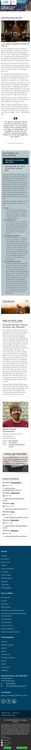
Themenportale (7, 637)
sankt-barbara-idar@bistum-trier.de (16, 509)
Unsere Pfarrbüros (11, 479)
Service (4, 551)
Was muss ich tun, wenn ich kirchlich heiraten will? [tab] (15, 168)
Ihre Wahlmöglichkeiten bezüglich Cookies (15, 721)
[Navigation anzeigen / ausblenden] (27, 2)
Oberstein (15, 520)
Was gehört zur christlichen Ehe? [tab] (14, 161)
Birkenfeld (15, 493)
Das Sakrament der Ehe (11, 17)
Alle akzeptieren (22, 748)
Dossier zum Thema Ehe (15, 454)
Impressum (3, 736)
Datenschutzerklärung (22, 734)
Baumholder (16, 482)
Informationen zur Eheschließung (11, 154)
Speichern (7, 748)
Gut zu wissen (7, 593)
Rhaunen (14, 531)
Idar (12, 503)
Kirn (12, 512)
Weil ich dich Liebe (13, 320)
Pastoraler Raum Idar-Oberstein (14, 676)
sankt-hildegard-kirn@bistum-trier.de (16, 517)
